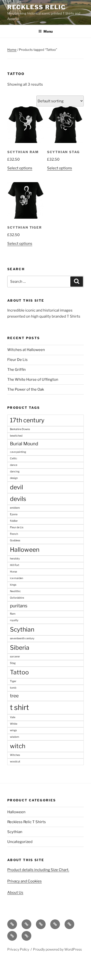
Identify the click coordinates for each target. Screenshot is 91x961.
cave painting (18, 452)
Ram (13, 613)
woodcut (15, 761)
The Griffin (16, 369)
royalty (14, 620)
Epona (13, 514)
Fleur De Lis (17, 360)
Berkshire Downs (20, 429)
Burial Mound (24, 444)
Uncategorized (20, 842)
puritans (18, 606)
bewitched (16, 435)
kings (13, 584)
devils (18, 498)
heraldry (15, 558)
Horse (13, 571)
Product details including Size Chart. (38, 870)
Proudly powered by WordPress (57, 949)
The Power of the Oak (25, 389)
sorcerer (15, 656)
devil (16, 487)
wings (13, 730)
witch (17, 746)
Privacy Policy (18, 949)
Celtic (13, 458)
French (14, 534)
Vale (12, 717)
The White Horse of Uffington (32, 379)
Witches (15, 755)
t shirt (19, 707)
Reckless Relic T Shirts (26, 822)
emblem (15, 507)
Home (12, 50)
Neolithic (15, 591)
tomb (13, 687)
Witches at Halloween (26, 350)
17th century (27, 420)
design (14, 478)
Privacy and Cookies (24, 881)
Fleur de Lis (16, 527)
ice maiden (16, 578)
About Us (15, 892)
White (13, 723)
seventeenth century (22, 638)
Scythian (22, 629)
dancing (14, 471)
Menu (48, 31)
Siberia (19, 647)
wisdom (14, 736)
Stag (13, 663)
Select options (19, 168)
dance (13, 465)
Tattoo (19, 672)
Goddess (15, 540)
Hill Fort (14, 565)
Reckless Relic (36, 7)
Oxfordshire (17, 597)
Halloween (24, 549)
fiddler (14, 520)
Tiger (13, 681)
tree (14, 696)
